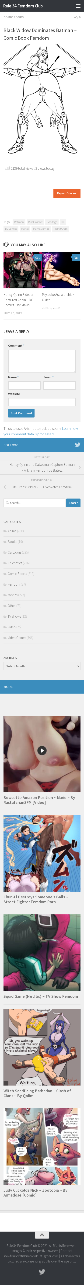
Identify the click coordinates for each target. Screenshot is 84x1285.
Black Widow (35, 222)
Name (13, 377)
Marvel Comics (41, 228)
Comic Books (14, 17)
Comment (16, 345)
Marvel (25, 228)
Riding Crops (60, 228)
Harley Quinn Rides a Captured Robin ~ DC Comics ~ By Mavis (18, 299)
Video (12, 627)
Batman (19, 222)
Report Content (67, 193)
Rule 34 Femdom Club (23, 6)
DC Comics (11, 228)
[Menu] (78, 6)
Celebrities (15, 563)
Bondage (52, 222)
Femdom (14, 584)
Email (48, 377)
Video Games (17, 638)
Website (14, 394)
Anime (12, 531)
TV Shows (14, 616)
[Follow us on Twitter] (77, 444)
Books (12, 541)
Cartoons (14, 552)
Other (12, 605)
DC (62, 222)
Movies (13, 595)
